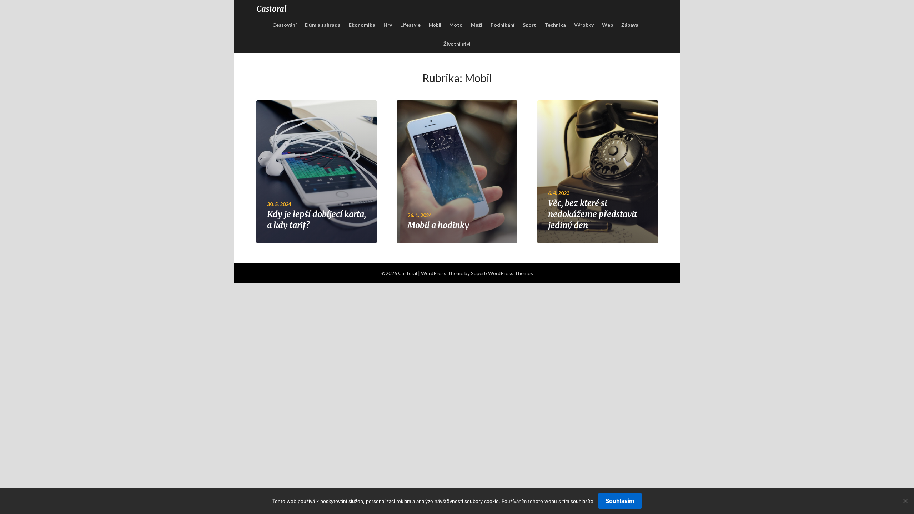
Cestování (284, 25)
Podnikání (502, 25)
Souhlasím (620, 500)
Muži (476, 25)
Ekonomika (362, 25)
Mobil (435, 25)
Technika (555, 25)
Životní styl (457, 44)
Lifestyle (410, 25)
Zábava (629, 25)
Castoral (271, 9)
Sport (529, 25)
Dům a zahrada (323, 25)
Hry (387, 25)
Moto (456, 25)
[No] (905, 500)
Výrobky (584, 25)
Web (607, 25)
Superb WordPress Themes (502, 273)
